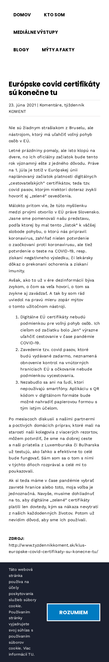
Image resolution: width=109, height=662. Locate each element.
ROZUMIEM (73, 612)
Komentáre (51, 105)
